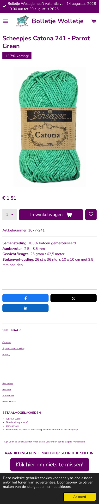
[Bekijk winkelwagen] (93, 21)
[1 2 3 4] (9, 214)
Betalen (6, 389)
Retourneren (9, 401)
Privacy (6, 354)
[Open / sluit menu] (5, 21)
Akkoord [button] (79, 496)
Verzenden (8, 395)
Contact (6, 342)
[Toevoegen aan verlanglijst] (91, 214)
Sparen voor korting (13, 348)
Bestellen (7, 383)
